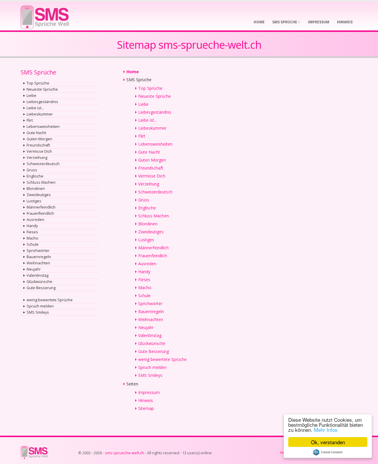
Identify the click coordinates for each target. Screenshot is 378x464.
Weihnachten (38, 263)
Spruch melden (40, 306)
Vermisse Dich (39, 151)
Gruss (32, 169)
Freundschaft (38, 145)
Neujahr (34, 269)
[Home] (45, 15)
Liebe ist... (35, 107)
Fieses (32, 232)
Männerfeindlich (41, 207)
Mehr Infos (326, 429)
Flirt (30, 120)
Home (132, 71)
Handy (32, 225)
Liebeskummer (40, 114)
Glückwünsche (39, 281)
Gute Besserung (41, 287)
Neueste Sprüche (42, 89)
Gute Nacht (36, 132)
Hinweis (145, 400)
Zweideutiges (39, 194)
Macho (32, 238)
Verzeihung (37, 157)
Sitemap (146, 408)
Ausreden (35, 219)
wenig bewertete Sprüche (50, 299)
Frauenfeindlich (40, 213)
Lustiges (34, 200)
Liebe (31, 95)
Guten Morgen (39, 138)
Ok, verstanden (328, 442)
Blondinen (36, 188)
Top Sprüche (38, 83)
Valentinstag (37, 275)
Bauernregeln (39, 256)
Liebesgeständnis (42, 101)
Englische (35, 176)
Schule (33, 244)
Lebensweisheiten (43, 126)
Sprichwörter (38, 250)
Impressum (149, 392)
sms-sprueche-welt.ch (124, 452)
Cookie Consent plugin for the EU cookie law (328, 452)
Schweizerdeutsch (43, 163)
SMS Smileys (38, 312)
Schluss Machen (41, 182)
